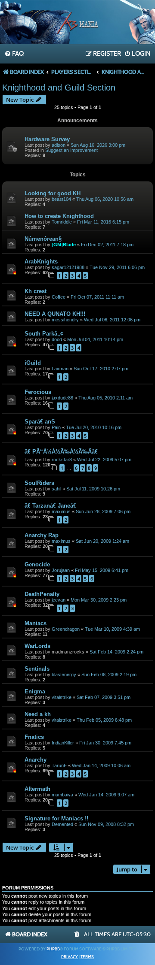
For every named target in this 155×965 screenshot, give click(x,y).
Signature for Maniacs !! (56, 818)
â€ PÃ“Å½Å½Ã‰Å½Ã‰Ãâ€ (62, 451)
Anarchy (35, 759)
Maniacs (35, 623)
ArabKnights (41, 261)
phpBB (53, 949)
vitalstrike (61, 697)
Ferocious (38, 392)
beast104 (61, 199)
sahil (56, 488)
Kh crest (35, 291)
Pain (56, 427)
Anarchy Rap (42, 535)
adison (58, 145)
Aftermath (37, 789)
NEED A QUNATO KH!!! (55, 314)
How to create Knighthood (59, 216)
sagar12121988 (68, 267)
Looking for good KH (53, 193)
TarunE (59, 765)
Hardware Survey (47, 139)
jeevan (58, 599)
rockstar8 (62, 459)
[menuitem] (14, 54)
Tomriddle (62, 221)
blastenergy (64, 674)
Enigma (35, 691)
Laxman (60, 368)
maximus (61, 511)
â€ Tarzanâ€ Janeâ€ (51, 505)
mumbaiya (62, 794)
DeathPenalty (42, 594)
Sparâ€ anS (40, 421)
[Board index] (77, 23)
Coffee (58, 296)
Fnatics (34, 737)
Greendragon (66, 629)
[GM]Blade (64, 244)
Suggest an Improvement (71, 150)
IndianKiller (63, 742)
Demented (62, 824)
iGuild (33, 363)
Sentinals (37, 669)
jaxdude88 (62, 397)
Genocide (37, 564)
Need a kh (38, 714)
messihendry (65, 319)
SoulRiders (39, 483)
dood (57, 339)
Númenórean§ (43, 239)
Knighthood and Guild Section (58, 87)
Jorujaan (61, 570)
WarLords (37, 646)
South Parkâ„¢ (44, 333)
